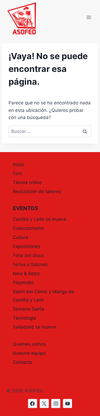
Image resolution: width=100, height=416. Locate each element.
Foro (17, 173)
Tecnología (24, 318)
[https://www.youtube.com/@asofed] (67, 403)
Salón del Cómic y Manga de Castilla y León (43, 296)
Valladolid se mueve (34, 327)
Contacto (22, 362)
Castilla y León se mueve (39, 219)
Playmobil (23, 282)
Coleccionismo (28, 228)
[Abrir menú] (89, 17)
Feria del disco (28, 255)
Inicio (18, 164)
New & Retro (26, 273)
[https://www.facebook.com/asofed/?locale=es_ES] (32, 403)
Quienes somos (29, 344)
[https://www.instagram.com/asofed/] (55, 403)
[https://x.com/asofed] (44, 403)
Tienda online (27, 182)
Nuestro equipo (29, 353)
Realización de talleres (37, 191)
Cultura (20, 237)
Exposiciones (27, 246)
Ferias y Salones (30, 264)
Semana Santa (28, 309)
